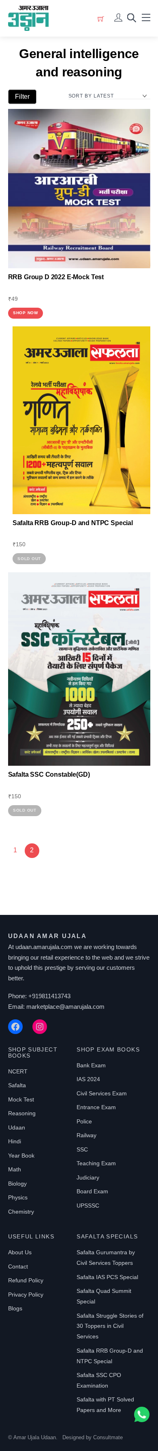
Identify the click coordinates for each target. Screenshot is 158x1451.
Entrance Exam (96, 1107)
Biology (17, 1183)
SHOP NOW (25, 313)
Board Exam (92, 1191)
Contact (18, 1266)
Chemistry (21, 1211)
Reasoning (22, 1113)
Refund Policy (25, 1280)
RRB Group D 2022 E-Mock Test (56, 277)
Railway (86, 1135)
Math (14, 1169)
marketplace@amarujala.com (65, 1006)
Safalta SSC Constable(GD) (49, 774)
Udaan (16, 1127)
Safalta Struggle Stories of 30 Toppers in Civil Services (110, 1326)
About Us (20, 1252)
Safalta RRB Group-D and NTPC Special (73, 522)
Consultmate (108, 1437)
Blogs (15, 1308)
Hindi (14, 1141)
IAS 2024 (88, 1079)
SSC (82, 1149)
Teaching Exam (96, 1163)
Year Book (21, 1155)
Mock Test (21, 1099)
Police (84, 1121)
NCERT (18, 1071)
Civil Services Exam (102, 1093)
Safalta (17, 1085)
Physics (18, 1197)
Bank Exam (91, 1065)
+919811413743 (49, 996)
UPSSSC (88, 1205)
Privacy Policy (25, 1294)
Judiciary (88, 1177)
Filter (22, 96)
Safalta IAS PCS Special (107, 1277)
